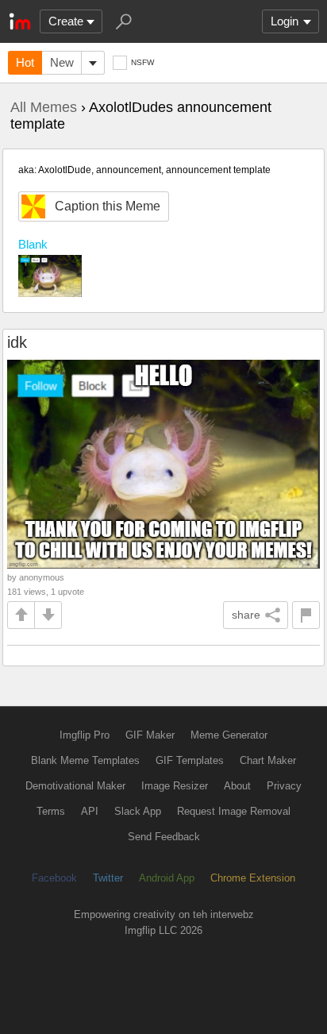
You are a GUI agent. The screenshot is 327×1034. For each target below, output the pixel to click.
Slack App (137, 811)
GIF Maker (150, 735)
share (246, 614)
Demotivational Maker (75, 786)
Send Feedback (164, 837)
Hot (25, 62)
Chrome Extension (252, 878)
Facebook (54, 878)
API (89, 811)
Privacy (284, 786)
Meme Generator (228, 735)
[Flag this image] (306, 615)
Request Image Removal (233, 811)
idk (17, 342)
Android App (166, 878)
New (62, 62)
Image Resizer (174, 786)
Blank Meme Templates (85, 760)
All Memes (43, 107)
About (237, 786)
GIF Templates (190, 760)
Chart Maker (268, 760)
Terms (51, 811)
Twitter (108, 878)
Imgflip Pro (85, 735)
